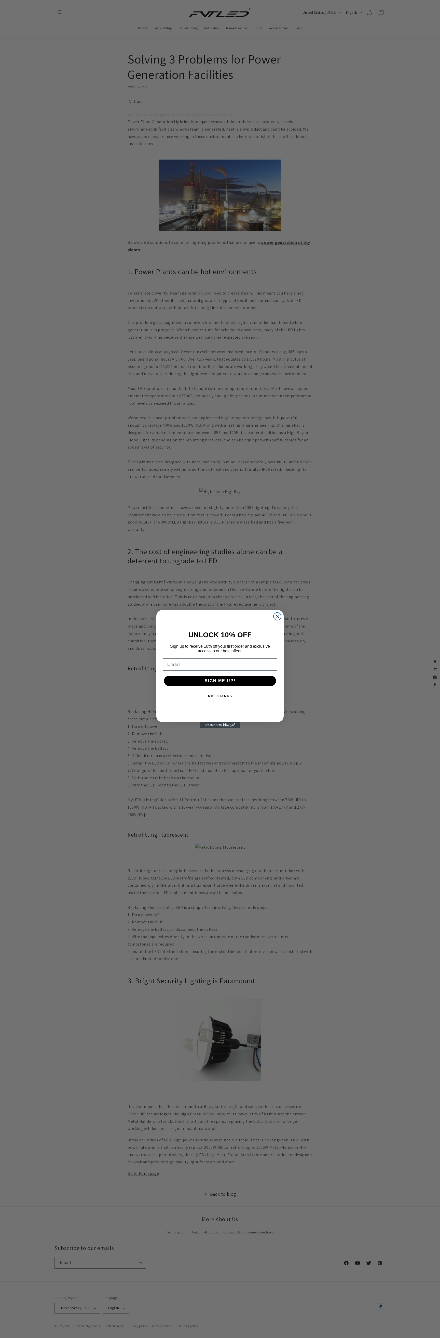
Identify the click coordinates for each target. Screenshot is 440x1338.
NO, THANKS (220, 696)
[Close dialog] (277, 616)
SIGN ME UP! (220, 681)
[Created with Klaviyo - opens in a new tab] (220, 725)
